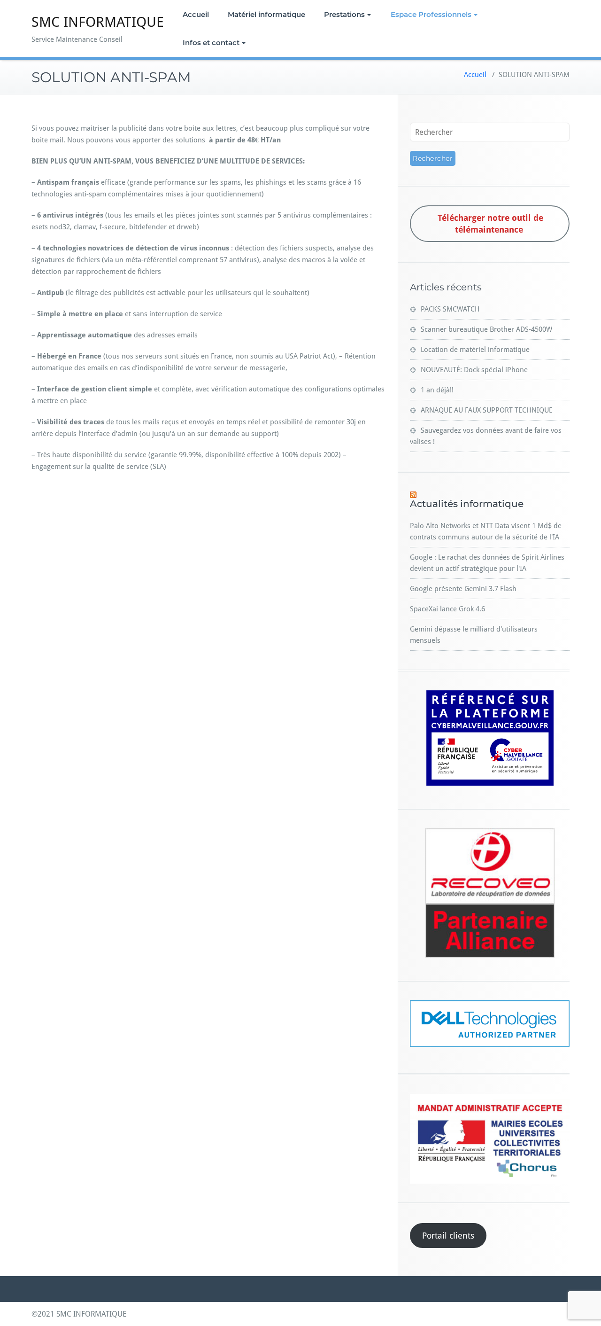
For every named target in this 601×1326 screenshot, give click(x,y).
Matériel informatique (266, 14)
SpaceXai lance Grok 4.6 (447, 609)
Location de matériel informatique (475, 349)
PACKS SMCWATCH (450, 309)
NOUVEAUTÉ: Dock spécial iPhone (474, 370)
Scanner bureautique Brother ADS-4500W (486, 329)
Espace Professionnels (431, 14)
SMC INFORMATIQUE (97, 22)
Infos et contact (211, 42)
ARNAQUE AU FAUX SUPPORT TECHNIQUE (487, 410)
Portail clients (448, 1235)
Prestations (344, 14)
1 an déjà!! (437, 390)
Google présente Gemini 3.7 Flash (463, 589)
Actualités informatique (467, 503)
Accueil (196, 14)
